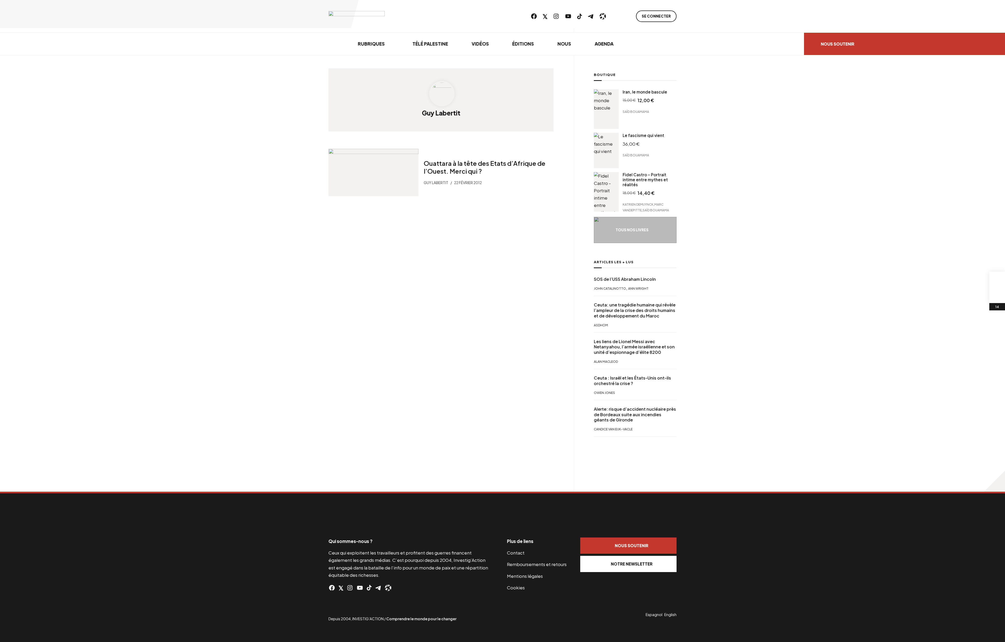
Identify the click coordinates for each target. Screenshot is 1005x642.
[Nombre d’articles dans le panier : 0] (997, 279)
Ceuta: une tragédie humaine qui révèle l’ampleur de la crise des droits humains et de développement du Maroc (634, 310)
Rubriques (371, 44)
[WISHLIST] (997, 295)
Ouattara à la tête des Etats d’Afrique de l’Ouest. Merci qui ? (484, 167)
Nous (564, 44)
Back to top (994, 481)
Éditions (523, 44)
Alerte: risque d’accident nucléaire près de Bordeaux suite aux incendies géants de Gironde (635, 415)
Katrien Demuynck (638, 204)
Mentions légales (525, 576)
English (670, 614)
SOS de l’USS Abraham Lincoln (625, 279)
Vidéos (480, 44)
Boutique (605, 75)
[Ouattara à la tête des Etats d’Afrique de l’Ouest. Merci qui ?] (373, 172)
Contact (515, 553)
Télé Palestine (430, 44)
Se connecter (656, 16)
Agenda (604, 44)
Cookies (516, 587)
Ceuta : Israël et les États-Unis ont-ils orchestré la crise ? (632, 380)
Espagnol (654, 614)
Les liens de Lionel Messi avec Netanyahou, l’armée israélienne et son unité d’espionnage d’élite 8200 (634, 347)
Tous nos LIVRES (632, 230)
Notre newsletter (631, 563)
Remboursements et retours (537, 564)
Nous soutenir (837, 43)
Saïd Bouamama (636, 112)
